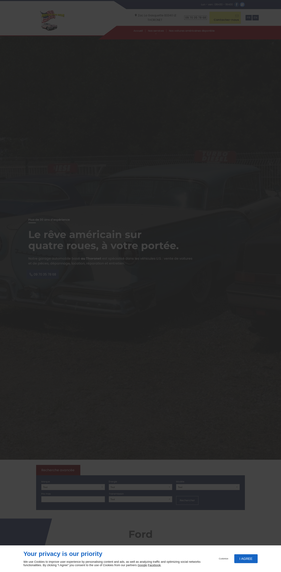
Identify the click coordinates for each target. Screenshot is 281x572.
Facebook (154, 565)
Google (142, 565)
